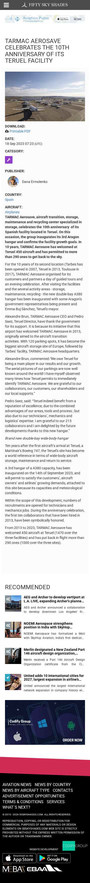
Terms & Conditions (23, 801)
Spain (9, 200)
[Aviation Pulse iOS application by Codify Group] (19, 858)
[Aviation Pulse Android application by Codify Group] (56, 858)
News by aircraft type (26, 790)
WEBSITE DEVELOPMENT (44, 849)
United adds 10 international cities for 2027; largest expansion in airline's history (54, 678)
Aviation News (17, 784)
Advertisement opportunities (33, 796)
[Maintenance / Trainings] (9, 160)
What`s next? (16, 807)
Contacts (63, 790)
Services (56, 801)
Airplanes (12, 212)
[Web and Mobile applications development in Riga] (75, 846)
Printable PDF (20, 131)
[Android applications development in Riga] (45, 725)
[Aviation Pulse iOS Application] (45, 19)
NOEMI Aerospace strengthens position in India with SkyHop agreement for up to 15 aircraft (48, 625)
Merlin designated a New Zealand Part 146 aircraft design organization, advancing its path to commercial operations (54, 652)
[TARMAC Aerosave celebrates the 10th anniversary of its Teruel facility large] (45, 96)
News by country (53, 784)
